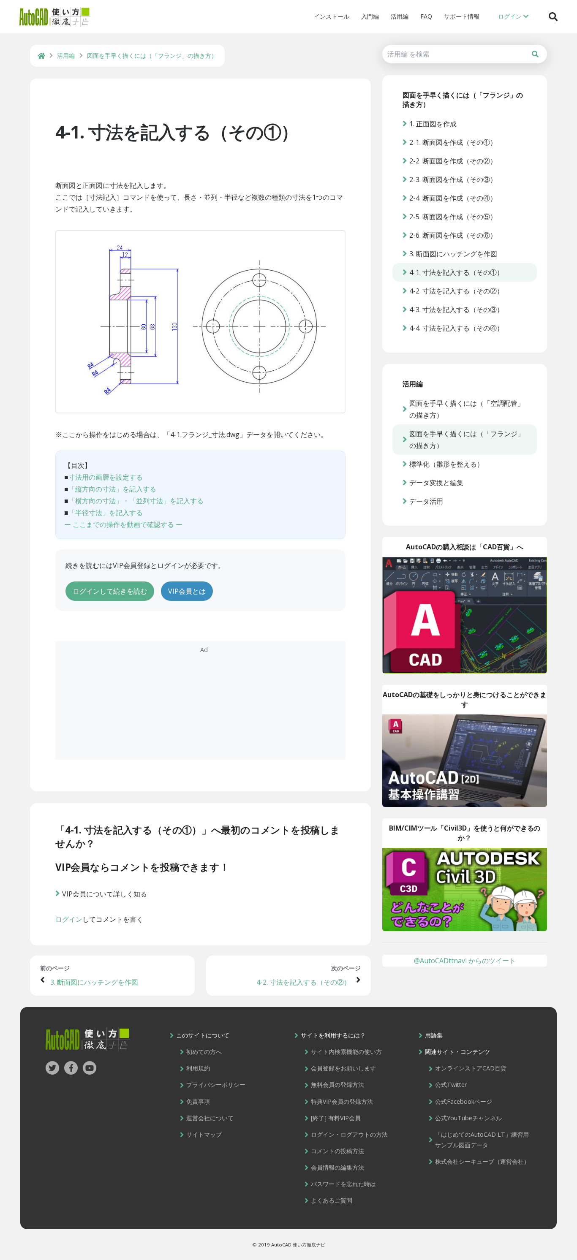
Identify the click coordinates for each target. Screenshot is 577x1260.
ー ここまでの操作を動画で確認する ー (123, 524)
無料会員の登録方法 (337, 1085)
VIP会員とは (187, 591)
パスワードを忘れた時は (343, 1184)
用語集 (434, 1035)
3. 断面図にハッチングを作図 (94, 982)
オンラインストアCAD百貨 (470, 1068)
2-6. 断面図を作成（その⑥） (453, 235)
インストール (331, 16)
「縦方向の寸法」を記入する (112, 489)
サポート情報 (461, 16)
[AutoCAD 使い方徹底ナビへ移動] (41, 56)
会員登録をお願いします (343, 1068)
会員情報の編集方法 (337, 1167)
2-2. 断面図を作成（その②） (453, 161)
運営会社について (210, 1118)
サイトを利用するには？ (333, 1035)
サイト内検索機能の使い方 (346, 1052)
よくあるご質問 (331, 1200)
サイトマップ (204, 1134)
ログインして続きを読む (110, 591)
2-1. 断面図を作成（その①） (453, 142)
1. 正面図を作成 (433, 123)
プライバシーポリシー (215, 1085)
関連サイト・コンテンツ (457, 1052)
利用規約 (198, 1068)
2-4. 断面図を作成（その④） (453, 198)
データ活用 (426, 501)
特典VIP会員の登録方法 (342, 1101)
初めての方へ (204, 1052)
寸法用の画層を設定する (105, 477)
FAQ (426, 16)
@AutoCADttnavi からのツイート (465, 960)
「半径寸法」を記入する (105, 512)
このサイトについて (202, 1035)
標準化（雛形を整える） (446, 464)
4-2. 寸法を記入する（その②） (303, 982)
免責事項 (198, 1101)
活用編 (399, 16)
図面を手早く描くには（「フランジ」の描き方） (466, 439)
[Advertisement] (200, 700)
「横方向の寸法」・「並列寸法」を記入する (136, 500)
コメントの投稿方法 (337, 1151)
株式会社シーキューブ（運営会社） (482, 1161)
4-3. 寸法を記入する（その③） (456, 309)
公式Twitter (451, 1085)
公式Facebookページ (463, 1101)
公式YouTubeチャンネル (468, 1118)
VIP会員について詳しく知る (104, 894)
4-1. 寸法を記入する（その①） (176, 131)
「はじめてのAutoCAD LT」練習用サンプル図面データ (482, 1139)
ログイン (68, 919)
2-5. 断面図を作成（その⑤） (453, 216)
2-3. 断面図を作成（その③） (453, 179)
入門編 (370, 16)
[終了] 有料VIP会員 (336, 1118)
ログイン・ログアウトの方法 (349, 1134)
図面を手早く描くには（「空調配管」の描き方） (466, 409)
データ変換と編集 (436, 482)
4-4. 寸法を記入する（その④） (456, 328)
